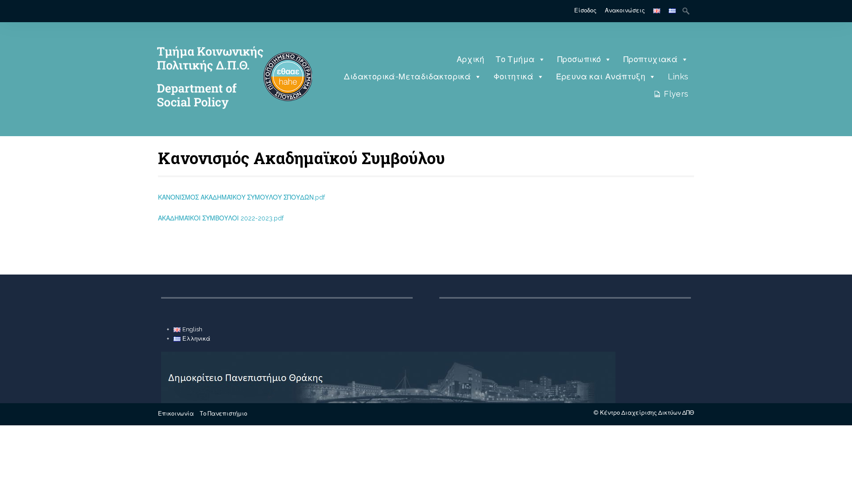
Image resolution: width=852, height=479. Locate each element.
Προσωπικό (579, 59)
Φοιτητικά (513, 76)
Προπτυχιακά (650, 59)
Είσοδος (585, 10)
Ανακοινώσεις (625, 10)
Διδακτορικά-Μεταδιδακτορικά (407, 76)
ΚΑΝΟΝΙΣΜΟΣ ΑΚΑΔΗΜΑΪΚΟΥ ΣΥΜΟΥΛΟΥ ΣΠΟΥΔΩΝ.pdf (241, 197)
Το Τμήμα (515, 59)
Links (678, 76)
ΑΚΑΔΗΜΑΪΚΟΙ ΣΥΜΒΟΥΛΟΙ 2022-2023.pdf (221, 218)
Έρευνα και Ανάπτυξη (601, 76)
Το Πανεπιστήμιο (223, 413)
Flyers (676, 93)
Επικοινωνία (176, 413)
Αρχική (470, 59)
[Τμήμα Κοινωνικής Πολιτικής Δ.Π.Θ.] (232, 122)
